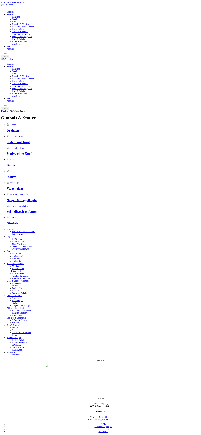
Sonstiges (16, 44)
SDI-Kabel (16, 345)
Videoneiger (17, 300)
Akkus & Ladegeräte (21, 34)
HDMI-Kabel (18, 340)
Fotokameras (17, 234)
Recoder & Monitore (21, 24)
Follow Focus (18, 327)
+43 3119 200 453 (103, 417)
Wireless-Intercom (20, 276)
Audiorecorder (18, 256)
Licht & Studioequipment (23, 26)
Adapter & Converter (21, 278)
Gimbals (15, 298)
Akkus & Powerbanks (21, 310)
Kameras (16, 17)
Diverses (16, 355)
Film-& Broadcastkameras (23, 231)
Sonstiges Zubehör (20, 293)
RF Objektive (18, 239)
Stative (15, 303)
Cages (14, 330)
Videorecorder (18, 268)
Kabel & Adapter (19, 41)
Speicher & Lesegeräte (22, 36)
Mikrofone (16, 254)
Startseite (10, 12)
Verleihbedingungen (103, 426)
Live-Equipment (19, 29)
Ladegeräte (17, 315)
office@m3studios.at (104, 419)
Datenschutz (103, 429)
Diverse (15, 335)
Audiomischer (18, 261)
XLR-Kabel (17, 350)
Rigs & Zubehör (19, 39)
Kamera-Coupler (19, 313)
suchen (5, 57)
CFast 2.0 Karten (19, 320)
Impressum (103, 431)
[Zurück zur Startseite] (7, 5)
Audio (15, 22)
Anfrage (10, 49)
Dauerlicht (16, 286)
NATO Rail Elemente (21, 332)
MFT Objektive (19, 244)
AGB (103, 424)
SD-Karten (16, 323)
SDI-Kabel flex (18, 347)
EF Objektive (18, 241)
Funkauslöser (18, 288)
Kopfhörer (16, 258)
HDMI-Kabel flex (20, 342)
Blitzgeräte (16, 283)
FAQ (9, 46)
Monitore (16, 266)
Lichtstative (17, 290)
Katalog (10, 14)
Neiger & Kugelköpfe (21, 305)
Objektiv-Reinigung (20, 249)
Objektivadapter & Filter (22, 246)
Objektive (16, 19)
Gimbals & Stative (20, 31)
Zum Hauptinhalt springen (12, 2)
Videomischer (18, 273)
